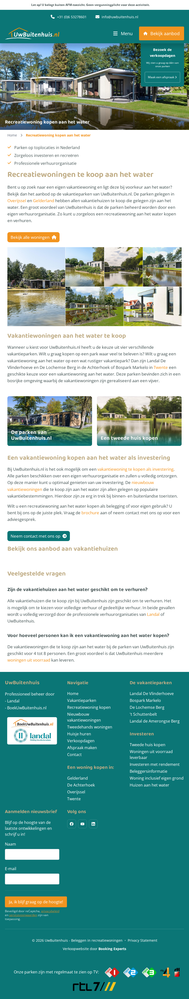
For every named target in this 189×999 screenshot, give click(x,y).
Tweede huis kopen (147, 744)
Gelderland (43, 200)
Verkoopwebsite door (94, 948)
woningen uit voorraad (28, 660)
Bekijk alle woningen (30, 237)
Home (12, 135)
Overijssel (16, 200)
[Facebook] (71, 823)
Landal (153, 614)
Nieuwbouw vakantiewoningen (84, 717)
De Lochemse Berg (147, 707)
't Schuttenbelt (143, 714)
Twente (161, 367)
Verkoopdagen (80, 740)
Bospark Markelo (145, 700)
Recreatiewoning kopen (89, 707)
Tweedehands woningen (89, 727)
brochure (90, 512)
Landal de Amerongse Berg (155, 721)
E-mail (10, 868)
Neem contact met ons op (36, 536)
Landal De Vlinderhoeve (152, 693)
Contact (74, 754)
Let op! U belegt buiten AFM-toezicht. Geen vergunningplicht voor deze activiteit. (90, 5)
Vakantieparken (81, 700)
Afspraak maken (82, 747)
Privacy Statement (142, 940)
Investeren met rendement (155, 764)
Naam (10, 844)
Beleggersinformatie (148, 771)
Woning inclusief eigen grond (157, 778)
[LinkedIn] (93, 823)
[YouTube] (82, 823)
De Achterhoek (81, 785)
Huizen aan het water (149, 785)
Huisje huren (79, 734)
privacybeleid (50, 911)
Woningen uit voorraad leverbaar (151, 754)
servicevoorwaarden (23, 915)
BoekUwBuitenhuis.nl (27, 708)
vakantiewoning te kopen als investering (135, 469)
